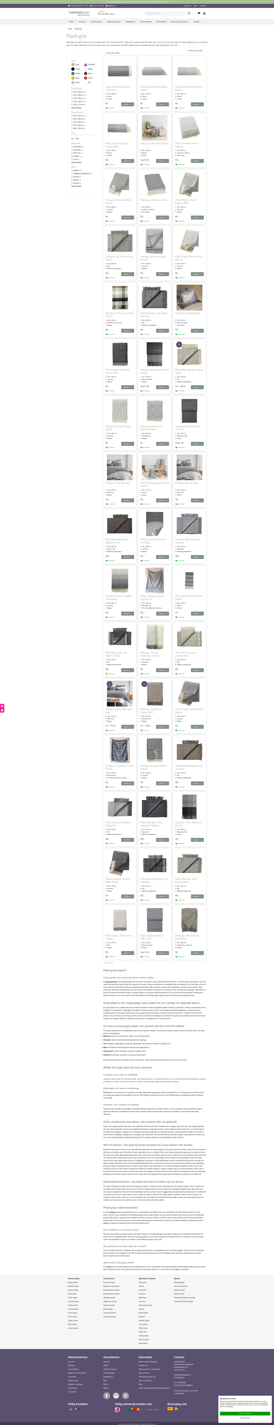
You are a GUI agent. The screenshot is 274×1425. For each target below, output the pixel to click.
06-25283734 (179, 1377)
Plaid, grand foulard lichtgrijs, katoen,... (154, 88)
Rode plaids (72, 1313)
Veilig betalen (73, 1380)
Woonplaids (143, 1343)
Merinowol (143, 1298)
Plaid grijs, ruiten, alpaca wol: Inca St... (188, 824)
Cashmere (143, 1290)
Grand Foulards (96, 21)
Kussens (82, 21)
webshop (112, 1212)
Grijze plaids (72, 1298)
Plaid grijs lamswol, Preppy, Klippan (118, 428)
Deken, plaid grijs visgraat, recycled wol (152, 597)
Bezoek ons (111, 5)
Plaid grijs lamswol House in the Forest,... (153, 541)
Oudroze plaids (109, 1305)
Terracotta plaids (109, 1313)
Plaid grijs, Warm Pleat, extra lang (119, 711)
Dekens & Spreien (113, 21)
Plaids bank (143, 1328)
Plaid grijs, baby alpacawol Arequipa (187, 541)
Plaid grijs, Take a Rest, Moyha (154, 143)
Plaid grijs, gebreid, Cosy (186, 482)
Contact (203, 6)
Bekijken (127, 104)
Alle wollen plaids (145, 1305)
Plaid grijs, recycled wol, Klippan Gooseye (151, 428)
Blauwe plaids (73, 1286)
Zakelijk (196, 21)
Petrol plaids (108, 1309)
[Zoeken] (189, 13)
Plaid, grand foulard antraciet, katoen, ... (189, 597)
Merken (106, 1388)
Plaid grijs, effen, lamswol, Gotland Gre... (187, 937)
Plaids (71, 21)
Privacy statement (135, 1424)
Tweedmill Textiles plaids (183, 1301)
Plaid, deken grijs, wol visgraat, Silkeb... (189, 371)
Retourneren (72, 1388)
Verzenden (72, 1377)
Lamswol (142, 1294)
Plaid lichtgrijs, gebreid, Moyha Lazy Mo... (154, 484)
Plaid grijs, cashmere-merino (153, 199)
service (106, 1223)
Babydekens (130, 21)
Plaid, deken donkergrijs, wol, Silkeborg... (154, 880)
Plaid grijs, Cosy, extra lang (118, 482)
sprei (166, 1192)
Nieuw (105, 1384)
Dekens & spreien (110, 1369)
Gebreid (142, 1317)
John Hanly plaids (181, 1286)
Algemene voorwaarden (77, 1373)
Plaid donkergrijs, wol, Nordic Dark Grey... (154, 315)
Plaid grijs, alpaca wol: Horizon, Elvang (154, 371)
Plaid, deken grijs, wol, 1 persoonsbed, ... (186, 880)
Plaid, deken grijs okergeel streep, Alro (118, 824)
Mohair (141, 1286)
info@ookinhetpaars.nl (182, 1375)
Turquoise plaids (109, 1317)
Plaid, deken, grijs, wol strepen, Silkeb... (116, 654)
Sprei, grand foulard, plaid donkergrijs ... (118, 88)
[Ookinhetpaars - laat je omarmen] (78, 12)
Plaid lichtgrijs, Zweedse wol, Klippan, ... (119, 937)
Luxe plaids (143, 1324)
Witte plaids (72, 1324)
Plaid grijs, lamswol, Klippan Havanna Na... (118, 597)
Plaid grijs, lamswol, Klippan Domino (153, 258)
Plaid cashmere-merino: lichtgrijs (186, 145)
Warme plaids (144, 1339)
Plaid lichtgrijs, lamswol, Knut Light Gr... (189, 258)
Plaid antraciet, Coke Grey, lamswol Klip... (118, 371)
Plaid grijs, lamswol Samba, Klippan (118, 201)
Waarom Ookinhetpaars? (148, 1362)
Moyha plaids (179, 1294)
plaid (109, 1267)
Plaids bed (143, 1332)
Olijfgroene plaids (110, 1301)
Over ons (187, 6)
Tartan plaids (143, 1336)
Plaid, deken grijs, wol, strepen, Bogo (185, 654)
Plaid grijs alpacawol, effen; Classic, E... (188, 428)
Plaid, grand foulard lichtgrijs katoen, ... (188, 88)
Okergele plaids (109, 1298)
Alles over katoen (145, 1380)
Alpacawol (143, 1282)
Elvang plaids (179, 1282)
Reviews (71, 1365)
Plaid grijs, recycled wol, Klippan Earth (151, 711)
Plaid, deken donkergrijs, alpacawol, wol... (117, 541)
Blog (195, 6)
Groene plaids (73, 1301)
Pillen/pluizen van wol (147, 1377)
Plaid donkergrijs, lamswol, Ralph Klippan (118, 880)
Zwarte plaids (73, 1328)
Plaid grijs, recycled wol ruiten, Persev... (120, 767)
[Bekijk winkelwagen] (204, 13)
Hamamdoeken (146, 21)
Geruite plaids (144, 1320)
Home (70, 29)
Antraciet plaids (109, 1282)
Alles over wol (144, 1373)
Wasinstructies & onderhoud (149, 1369)
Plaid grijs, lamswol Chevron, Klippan (153, 767)
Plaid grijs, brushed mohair (188, 313)
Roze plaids (72, 1317)
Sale (105, 1380)
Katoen (141, 1309)
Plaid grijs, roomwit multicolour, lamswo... (150, 654)
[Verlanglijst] (199, 13)
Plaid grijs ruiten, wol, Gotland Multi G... (119, 315)
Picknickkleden (161, 21)
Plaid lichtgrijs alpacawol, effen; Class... (152, 937)
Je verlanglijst (73, 1369)
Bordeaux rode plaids (111, 1286)
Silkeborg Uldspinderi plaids (184, 1298)
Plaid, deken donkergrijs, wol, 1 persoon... (189, 767)
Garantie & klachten (75, 1384)
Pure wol (142, 1301)
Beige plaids (72, 1282)
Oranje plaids (73, 1305)
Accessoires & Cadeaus (179, 21)
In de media (72, 1392)
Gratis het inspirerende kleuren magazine (154, 1388)
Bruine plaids (73, 1290)
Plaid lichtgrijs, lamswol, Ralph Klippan (189, 711)
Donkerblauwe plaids (111, 1290)
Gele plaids (72, 1294)
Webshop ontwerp (151, 1424)
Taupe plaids (73, 1320)
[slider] (72, 135)
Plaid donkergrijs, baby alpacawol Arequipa (151, 824)
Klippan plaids (179, 1290)
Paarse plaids (73, 1309)
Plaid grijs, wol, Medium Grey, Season (119, 258)
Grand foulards (109, 1373)
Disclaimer (143, 1424)
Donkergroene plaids (111, 1294)
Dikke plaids (143, 1313)
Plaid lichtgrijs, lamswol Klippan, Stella (186, 201)
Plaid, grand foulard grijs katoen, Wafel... (117, 145)
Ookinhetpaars (111, 982)
